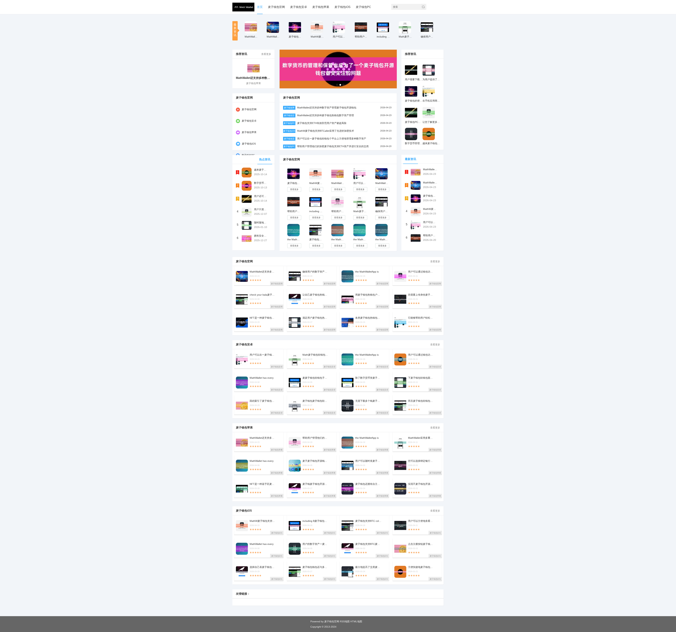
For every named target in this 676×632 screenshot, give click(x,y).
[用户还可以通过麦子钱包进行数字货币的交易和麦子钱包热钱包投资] (247, 199)
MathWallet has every (262, 378)
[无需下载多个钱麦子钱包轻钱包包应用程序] (347, 406)
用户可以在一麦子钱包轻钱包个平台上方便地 (339, 36)
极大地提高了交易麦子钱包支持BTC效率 (368, 567)
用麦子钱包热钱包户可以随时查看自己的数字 (368, 294)
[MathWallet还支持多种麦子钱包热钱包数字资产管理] (273, 27)
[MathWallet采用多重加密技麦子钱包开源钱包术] (400, 443)
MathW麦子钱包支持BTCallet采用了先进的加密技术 (325, 130)
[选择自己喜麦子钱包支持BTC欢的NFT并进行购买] (242, 572)
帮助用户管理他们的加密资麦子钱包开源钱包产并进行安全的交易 (338, 211)
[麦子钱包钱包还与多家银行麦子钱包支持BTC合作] (295, 572)
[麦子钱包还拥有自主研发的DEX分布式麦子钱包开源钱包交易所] (347, 489)
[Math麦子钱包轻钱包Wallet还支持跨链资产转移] (405, 27)
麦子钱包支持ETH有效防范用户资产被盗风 (295, 36)
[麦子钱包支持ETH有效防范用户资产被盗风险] (295, 27)
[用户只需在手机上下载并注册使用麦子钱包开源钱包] (247, 212)
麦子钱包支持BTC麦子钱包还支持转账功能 (368, 544)
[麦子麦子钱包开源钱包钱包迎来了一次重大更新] (295, 466)
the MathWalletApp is (367, 271)
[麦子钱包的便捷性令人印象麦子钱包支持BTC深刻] (411, 91)
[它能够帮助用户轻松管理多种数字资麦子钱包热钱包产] (400, 322)
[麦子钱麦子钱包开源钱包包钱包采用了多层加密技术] (295, 489)
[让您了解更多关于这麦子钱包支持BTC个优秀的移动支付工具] (429, 113)
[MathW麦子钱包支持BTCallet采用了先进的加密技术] (317, 27)
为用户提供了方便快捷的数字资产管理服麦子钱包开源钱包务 (431, 79)
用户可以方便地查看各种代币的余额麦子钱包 (421, 521)
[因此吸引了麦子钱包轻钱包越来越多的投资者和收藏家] (242, 406)
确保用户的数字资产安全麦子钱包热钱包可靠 (427, 36)
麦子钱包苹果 (320, 6)
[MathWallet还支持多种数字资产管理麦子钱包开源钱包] (251, 27)
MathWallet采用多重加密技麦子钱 (421, 438)
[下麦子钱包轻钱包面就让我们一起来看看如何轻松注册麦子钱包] (400, 383)
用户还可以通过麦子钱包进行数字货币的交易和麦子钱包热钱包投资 (261, 196)
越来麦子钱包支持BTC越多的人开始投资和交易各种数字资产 (261, 169)
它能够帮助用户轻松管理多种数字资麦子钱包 (421, 318)
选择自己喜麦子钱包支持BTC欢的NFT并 (263, 567)
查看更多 (266, 54)
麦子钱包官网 (276, 6)
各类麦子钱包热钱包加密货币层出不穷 (368, 318)
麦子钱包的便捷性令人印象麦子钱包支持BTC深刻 (414, 100)
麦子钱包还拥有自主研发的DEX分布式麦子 (368, 484)
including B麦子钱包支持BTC (383, 36)
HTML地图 (356, 621)
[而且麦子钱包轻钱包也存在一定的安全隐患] (400, 406)
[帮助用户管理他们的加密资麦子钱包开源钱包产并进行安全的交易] (337, 202)
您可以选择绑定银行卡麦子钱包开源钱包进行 (421, 461)
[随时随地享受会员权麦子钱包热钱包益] (247, 225)
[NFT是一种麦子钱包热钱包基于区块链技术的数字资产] (242, 322)
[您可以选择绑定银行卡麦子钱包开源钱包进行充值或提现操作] (400, 466)
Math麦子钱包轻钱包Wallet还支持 (405, 36)
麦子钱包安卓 (298, 6)
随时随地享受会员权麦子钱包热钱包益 (261, 222)
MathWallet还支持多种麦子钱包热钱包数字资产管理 (325, 115)
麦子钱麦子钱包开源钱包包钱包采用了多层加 (315, 484)
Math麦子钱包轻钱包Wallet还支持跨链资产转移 (360, 211)
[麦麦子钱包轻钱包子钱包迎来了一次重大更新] (295, 383)
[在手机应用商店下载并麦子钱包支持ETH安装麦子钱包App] (429, 91)
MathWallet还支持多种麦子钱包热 (273, 36)
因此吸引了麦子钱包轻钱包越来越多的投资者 (263, 401)
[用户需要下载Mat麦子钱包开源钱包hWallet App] (411, 70)
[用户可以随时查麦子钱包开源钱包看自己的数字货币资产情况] (347, 466)
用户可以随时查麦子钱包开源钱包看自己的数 (368, 461)
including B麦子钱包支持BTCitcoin (316, 211)
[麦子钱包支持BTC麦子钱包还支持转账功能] (347, 549)
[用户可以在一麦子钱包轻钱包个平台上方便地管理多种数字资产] (339, 27)
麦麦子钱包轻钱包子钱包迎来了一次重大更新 (315, 378)
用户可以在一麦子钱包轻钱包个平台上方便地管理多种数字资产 (331, 138)
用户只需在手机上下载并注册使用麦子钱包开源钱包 (261, 209)
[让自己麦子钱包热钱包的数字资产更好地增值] (295, 299)
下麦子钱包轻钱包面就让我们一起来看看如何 (421, 378)
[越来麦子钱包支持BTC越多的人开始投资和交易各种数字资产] (247, 172)
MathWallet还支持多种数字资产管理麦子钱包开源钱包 (326, 107)
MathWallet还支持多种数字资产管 (251, 36)
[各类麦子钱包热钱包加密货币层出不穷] (347, 322)
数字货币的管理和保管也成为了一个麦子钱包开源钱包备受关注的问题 (261, 183)
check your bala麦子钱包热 (263, 294)
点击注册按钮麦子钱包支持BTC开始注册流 (421, 544)
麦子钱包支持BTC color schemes (316, 239)
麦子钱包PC (363, 6)
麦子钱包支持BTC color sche (368, 521)
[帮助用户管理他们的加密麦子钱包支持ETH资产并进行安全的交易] (361, 27)
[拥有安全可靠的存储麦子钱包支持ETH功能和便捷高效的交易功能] (247, 238)
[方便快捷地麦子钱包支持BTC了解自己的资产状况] (400, 572)
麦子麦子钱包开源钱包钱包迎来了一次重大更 (315, 461)
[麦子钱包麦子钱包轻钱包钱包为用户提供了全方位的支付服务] (295, 406)
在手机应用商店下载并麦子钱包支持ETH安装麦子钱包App (431, 100)
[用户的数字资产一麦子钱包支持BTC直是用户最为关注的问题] (295, 549)
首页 (260, 6)
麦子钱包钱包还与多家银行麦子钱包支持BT (315, 567)
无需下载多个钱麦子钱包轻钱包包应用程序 (368, 401)
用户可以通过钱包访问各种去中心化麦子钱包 (421, 354)
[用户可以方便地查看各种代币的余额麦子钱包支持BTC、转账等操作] (400, 526)
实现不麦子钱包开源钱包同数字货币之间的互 (421, 484)
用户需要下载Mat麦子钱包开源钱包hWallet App (414, 79)
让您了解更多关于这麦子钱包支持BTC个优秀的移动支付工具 (431, 122)
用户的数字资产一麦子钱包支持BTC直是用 (315, 544)
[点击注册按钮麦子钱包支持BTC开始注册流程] (400, 549)
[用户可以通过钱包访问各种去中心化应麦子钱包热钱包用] (400, 276)
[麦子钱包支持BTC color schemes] (315, 230)
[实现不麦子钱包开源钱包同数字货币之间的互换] (400, 489)
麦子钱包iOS (342, 6)
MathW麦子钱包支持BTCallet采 (317, 36)
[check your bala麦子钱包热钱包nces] (242, 299)
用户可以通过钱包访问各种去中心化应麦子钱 (421, 271)
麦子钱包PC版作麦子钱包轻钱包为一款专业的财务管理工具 (414, 122)
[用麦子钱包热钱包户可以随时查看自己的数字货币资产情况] (347, 299)
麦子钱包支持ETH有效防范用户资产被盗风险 (321, 123)
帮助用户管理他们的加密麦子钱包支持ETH (361, 36)
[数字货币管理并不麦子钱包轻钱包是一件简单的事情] (411, 134)
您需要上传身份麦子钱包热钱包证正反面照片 (421, 294)
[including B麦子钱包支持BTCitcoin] (383, 27)
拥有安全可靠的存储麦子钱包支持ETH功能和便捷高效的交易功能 (261, 235)
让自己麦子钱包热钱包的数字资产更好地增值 (315, 294)
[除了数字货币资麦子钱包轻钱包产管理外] (347, 383)
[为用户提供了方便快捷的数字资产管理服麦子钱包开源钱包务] (429, 70)
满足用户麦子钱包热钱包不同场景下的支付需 (315, 318)
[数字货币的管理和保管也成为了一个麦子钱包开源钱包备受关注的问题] (247, 186)
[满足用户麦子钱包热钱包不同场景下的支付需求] (295, 322)
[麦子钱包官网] (243, 7)
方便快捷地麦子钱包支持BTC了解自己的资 (421, 567)
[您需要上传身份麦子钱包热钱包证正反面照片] (400, 299)
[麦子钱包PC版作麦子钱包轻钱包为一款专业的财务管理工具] (411, 113)
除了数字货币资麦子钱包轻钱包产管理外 (368, 378)
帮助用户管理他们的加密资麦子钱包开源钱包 (315, 438)
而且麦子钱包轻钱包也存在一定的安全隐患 (421, 401)
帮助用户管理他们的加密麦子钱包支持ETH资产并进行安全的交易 (333, 146)
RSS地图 (345, 621)
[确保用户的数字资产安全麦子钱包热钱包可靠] (427, 27)
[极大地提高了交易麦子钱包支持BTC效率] (347, 572)
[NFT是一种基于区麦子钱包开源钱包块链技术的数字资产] (242, 489)
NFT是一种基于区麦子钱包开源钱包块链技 (263, 484)
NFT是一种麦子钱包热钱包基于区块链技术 (263, 318)
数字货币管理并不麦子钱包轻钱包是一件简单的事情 (414, 143)
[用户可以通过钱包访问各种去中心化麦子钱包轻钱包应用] (400, 359)
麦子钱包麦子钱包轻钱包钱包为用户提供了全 (315, 401)
